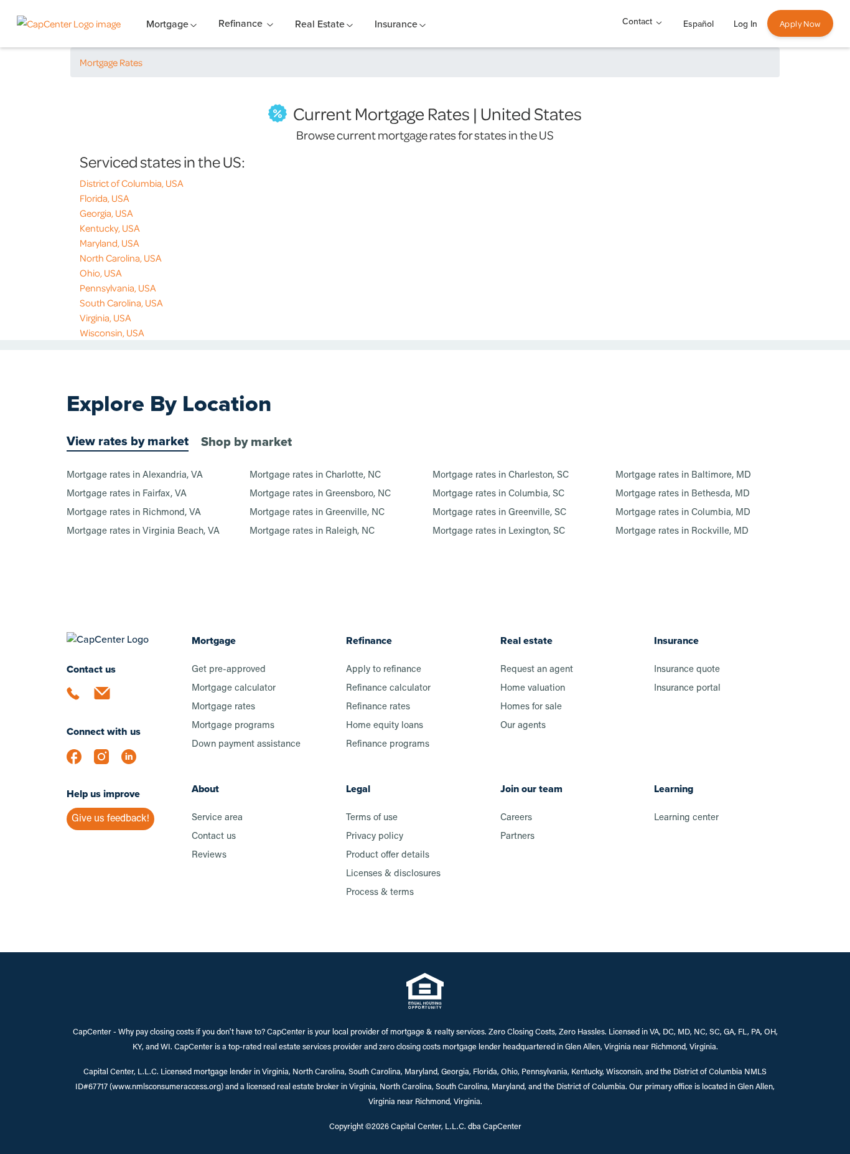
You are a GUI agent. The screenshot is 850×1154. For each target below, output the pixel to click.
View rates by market (128, 441)
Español (698, 24)
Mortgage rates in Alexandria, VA (135, 475)
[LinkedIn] (135, 763)
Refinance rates (378, 707)
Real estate (526, 640)
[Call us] (80, 700)
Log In (745, 24)
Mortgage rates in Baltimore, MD (683, 475)
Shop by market (246, 441)
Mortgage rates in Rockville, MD (682, 531)
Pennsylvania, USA (118, 287)
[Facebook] (80, 763)
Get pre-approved (229, 669)
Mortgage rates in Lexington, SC (498, 531)
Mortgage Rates (111, 62)
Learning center (686, 818)
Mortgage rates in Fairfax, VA (127, 494)
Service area (217, 818)
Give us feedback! (110, 819)
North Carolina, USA (121, 258)
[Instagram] (107, 763)
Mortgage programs (233, 726)
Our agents (523, 726)
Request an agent (536, 669)
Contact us (214, 836)
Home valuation (532, 688)
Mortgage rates (223, 707)
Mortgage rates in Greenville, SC (499, 513)
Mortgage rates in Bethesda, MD (682, 494)
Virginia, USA (105, 317)
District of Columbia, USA (132, 183)
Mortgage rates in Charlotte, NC (315, 475)
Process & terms (380, 892)
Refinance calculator (388, 688)
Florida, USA (104, 198)
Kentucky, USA (110, 228)
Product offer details (387, 855)
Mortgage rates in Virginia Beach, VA (143, 531)
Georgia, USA (106, 213)
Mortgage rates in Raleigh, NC (312, 531)
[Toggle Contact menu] (659, 21)
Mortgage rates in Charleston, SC (500, 475)
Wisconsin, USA (112, 332)
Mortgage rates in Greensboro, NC (320, 494)
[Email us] (107, 700)
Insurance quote (687, 669)
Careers (516, 818)
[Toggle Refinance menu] (270, 23)
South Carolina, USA (121, 302)
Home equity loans (384, 726)
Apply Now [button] (800, 23)
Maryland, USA (109, 243)
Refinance (240, 23)
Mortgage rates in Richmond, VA (134, 513)
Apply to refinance (383, 669)
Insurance (676, 640)
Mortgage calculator (234, 688)
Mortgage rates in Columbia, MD (682, 513)
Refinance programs (387, 744)
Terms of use (372, 818)
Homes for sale (531, 707)
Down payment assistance (246, 744)
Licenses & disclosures (393, 874)
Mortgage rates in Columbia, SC (498, 494)
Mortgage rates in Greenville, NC (317, 513)
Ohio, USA (101, 273)
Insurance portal (687, 688)
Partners (517, 836)
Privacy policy (374, 836)
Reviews (209, 855)
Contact (637, 21)
